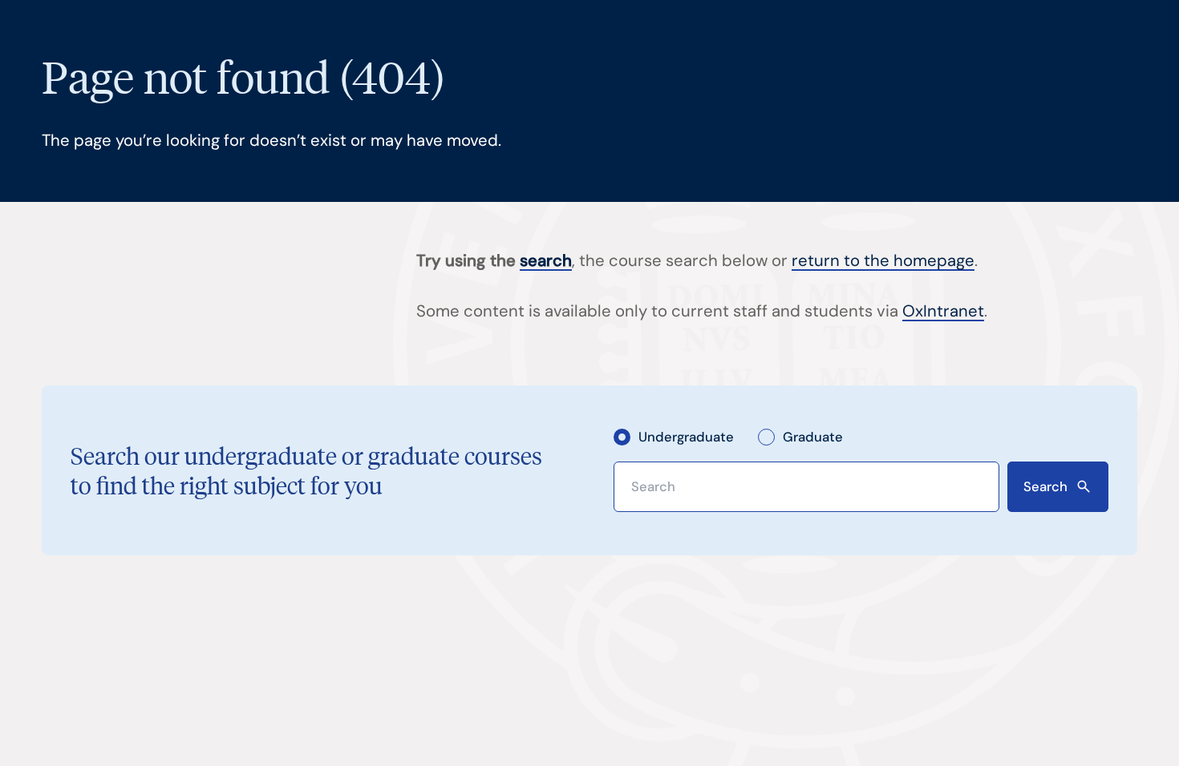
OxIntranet (943, 310)
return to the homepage (883, 260)
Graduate (812, 437)
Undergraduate (685, 437)
